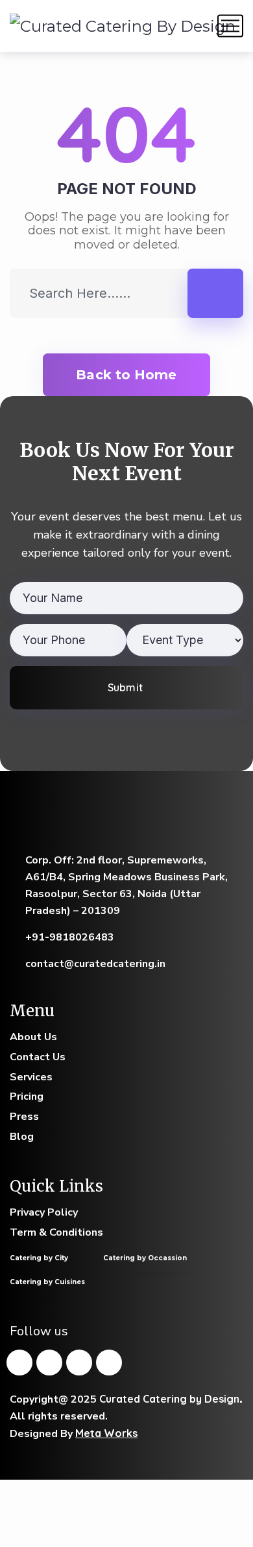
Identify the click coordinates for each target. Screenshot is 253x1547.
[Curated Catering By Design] (122, 25)
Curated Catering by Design (169, 1398)
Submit (125, 687)
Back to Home (126, 375)
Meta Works (106, 1433)
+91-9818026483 (69, 937)
